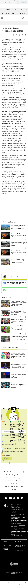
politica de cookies (17, 3)
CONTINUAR (23, 2)
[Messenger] (14, 35)
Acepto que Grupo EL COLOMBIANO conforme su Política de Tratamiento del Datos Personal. (14, 451)
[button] (25, 231)
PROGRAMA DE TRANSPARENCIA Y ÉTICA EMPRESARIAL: (17, 528)
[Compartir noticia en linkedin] (25, 35)
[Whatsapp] (17, 35)
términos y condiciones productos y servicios (16, 435)
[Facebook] (22, 35)
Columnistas (6, 455)
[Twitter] (19, 35)
